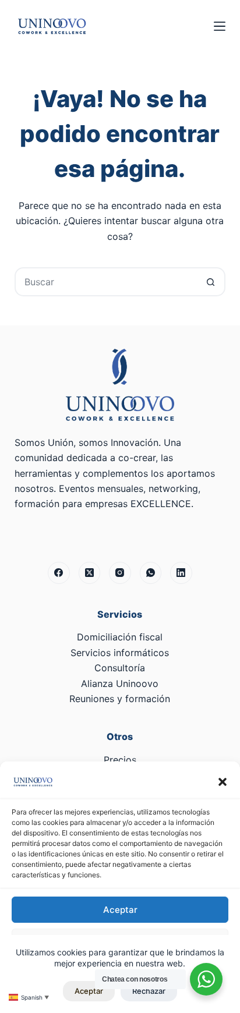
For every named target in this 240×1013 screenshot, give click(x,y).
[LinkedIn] (181, 573)
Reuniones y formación (119, 698)
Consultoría (119, 668)
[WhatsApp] (151, 573)
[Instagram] (120, 573)
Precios (120, 760)
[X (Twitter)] (90, 573)
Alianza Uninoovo (119, 683)
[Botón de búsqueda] (210, 281)
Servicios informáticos (119, 652)
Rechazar (148, 991)
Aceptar (120, 909)
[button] (222, 782)
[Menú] (219, 26)
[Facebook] (59, 573)
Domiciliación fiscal (120, 637)
